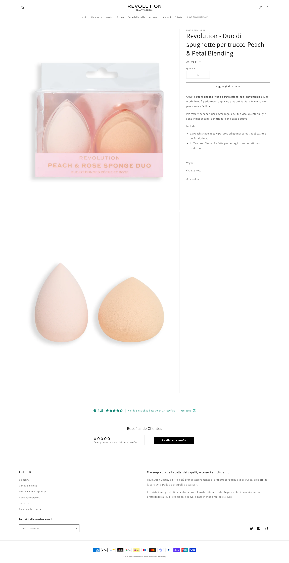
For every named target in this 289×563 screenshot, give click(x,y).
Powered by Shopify (158, 556)
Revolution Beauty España (139, 556)
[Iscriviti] (75, 528)
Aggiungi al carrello (228, 86)
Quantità (190, 68)
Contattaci (24, 503)
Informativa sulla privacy (32, 491)
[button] (22, 7)
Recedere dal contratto (31, 509)
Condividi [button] (195, 179)
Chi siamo (24, 479)
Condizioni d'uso (28, 485)
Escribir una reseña (174, 440)
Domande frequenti (29, 497)
